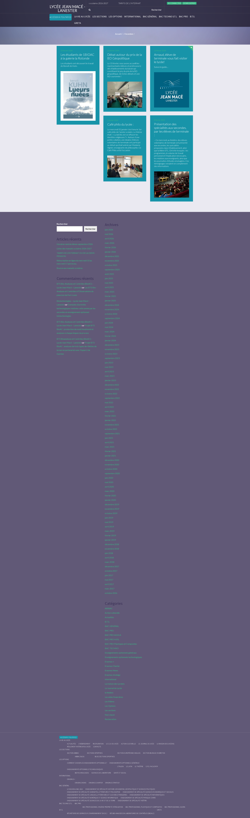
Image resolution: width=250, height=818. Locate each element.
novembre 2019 (112, 509)
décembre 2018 (112, 544)
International (132, 16)
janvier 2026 (110, 252)
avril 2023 (109, 371)
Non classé (110, 714)
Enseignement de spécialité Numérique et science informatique (92, 798)
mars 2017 (109, 588)
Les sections (99, 16)
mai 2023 (109, 367)
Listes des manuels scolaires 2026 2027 (74, 248)
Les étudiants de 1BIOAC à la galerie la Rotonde (77, 56)
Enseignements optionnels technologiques (123, 657)
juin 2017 (109, 575)
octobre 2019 (111, 513)
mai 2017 (109, 579)
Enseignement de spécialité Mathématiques (147, 795)
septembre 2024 (112, 318)
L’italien (120, 766)
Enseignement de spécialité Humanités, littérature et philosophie (93, 792)
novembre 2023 (112, 349)
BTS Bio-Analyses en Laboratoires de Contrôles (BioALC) (132, 813)
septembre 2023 (112, 358)
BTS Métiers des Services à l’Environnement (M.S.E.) (87, 813)
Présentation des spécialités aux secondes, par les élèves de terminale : (171, 129)
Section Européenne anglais (128, 753)
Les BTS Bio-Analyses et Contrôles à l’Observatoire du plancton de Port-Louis (76, 291)
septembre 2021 (112, 433)
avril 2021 (109, 442)
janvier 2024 (110, 340)
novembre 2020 (112, 464)
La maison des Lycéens (115, 683)
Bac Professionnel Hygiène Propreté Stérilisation (103, 807)
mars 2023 (109, 376)
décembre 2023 (112, 345)
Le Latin (129, 766)
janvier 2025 (110, 300)
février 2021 (110, 451)
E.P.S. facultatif (152, 766)
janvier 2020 (110, 500)
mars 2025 (109, 291)
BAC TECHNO (112, 648)
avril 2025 (109, 287)
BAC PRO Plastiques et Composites (121, 644)
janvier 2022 (110, 420)
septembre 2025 (112, 269)
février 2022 (110, 415)
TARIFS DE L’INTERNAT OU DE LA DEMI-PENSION (125, 3)
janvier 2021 (110, 455)
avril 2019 (109, 526)
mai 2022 (109, 402)
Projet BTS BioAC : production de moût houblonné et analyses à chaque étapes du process (76, 329)
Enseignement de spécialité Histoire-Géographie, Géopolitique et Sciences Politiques (120, 789)
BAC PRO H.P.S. (112, 639)
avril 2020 (109, 486)
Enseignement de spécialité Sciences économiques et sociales (148, 792)
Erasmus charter (96, 783)
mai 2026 (109, 234)
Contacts (97, 747)
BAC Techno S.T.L (168, 16)
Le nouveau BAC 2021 (75, 789)
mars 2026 (109, 243)
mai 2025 (109, 283)
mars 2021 (109, 446)
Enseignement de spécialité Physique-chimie (138, 798)
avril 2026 (109, 238)
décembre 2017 (112, 566)
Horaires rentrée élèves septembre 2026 (75, 244)
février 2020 (110, 495)
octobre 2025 (111, 265)
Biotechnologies (82, 773)
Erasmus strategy (112, 675)
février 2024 (110, 336)
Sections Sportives (94, 753)
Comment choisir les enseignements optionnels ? (87, 763)
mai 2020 (109, 482)
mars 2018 (109, 562)
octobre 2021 (111, 429)
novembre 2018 (112, 548)
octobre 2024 (111, 314)
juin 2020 (109, 478)
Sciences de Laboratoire (101, 773)
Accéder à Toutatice (60, 17)
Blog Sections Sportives (105, 756)
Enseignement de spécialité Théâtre (132, 800)
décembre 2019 (112, 504)
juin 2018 (109, 553)
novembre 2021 (112, 424)
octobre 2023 (111, 353)
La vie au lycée (82, 16)
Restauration (110, 719)
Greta (77, 23)
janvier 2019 (110, 540)
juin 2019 (109, 517)
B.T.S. (192, 16)
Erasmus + (109, 661)
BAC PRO (183, 16)
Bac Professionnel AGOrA (175, 807)
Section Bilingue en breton (154, 753)
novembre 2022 (112, 389)
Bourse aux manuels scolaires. (70, 268)
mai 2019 (109, 522)
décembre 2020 (112, 460)
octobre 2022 (111, 393)
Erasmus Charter (112, 666)
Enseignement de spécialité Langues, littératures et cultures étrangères (97, 795)
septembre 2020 (112, 473)
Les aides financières (114, 697)
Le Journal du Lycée (113, 688)
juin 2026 (109, 229)
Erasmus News (111, 670)
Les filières (109, 701)
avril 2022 (109, 407)
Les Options (115, 16)
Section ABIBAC (73, 753)
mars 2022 (109, 411)
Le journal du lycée (146, 744)
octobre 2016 (111, 593)
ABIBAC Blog (79, 756)
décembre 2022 (112, 384)
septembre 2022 (112, 398)
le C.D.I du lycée (112, 744)
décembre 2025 (112, 256)
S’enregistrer (189, 3)
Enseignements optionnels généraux (121, 652)
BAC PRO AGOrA (113, 635)
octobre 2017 (111, 571)
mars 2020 (109, 491)
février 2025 (110, 296)
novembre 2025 (112, 260)
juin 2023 (109, 362)
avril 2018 (109, 557)
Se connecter (174, 3)
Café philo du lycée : (120, 124)
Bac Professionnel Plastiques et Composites (144, 807)
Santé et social (120, 773)
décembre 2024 (112, 305)
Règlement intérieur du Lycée (79, 747)
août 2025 (109, 274)
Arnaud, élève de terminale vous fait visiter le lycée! (171, 58)
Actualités (109, 617)
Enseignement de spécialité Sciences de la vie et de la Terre (91, 800)
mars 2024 (109, 331)
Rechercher (62, 224)
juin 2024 (109, 322)
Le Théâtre (139, 766)
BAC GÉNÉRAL (150, 16)
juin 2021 (109, 438)
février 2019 (110, 535)
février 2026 (110, 247)
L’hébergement (84, 744)
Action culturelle (112, 613)
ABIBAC (109, 608)
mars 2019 (109, 531)
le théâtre (109, 692)
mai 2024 (109, 327)
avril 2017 (109, 584)
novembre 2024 (112, 309)
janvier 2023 (110, 380)
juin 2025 (109, 278)
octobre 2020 (111, 469)
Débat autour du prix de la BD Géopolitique (124, 56)
